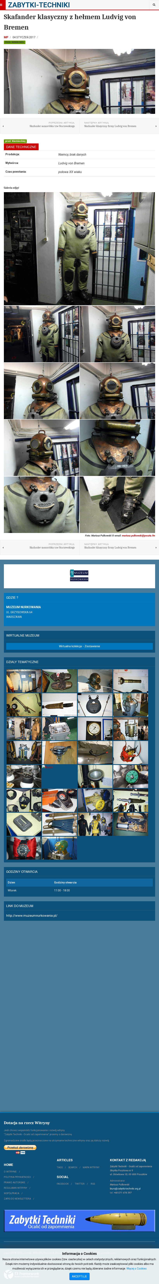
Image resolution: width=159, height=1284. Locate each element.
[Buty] (59, 680)
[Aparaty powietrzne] (24, 752)
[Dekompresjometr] (59, 800)
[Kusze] (59, 767)
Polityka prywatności (17, 1177)
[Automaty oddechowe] (59, 752)
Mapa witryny (91, 1167)
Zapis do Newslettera (17, 1198)
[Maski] (24, 800)
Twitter (80, 1184)
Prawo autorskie (14, 1182)
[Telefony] (59, 728)
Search (72, 1167)
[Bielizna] (24, 680)
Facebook (63, 1184)
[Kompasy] (24, 776)
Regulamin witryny (15, 1188)
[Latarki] (130, 680)
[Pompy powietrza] (130, 704)
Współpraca (11, 1193)
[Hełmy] (95, 680)
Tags (60, 1167)
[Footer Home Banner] (79, 1221)
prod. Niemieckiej (14, 42)
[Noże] (59, 704)
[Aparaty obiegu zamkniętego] (130, 728)
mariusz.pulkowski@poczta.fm (138, 535)
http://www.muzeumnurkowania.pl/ (31, 915)
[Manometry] (95, 728)
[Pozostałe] (59, 848)
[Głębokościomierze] (130, 776)
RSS (93, 1184)
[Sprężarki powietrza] (95, 800)
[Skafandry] (24, 728)
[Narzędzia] (24, 704)
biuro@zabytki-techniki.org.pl (125, 1188)
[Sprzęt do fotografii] (130, 752)
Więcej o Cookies (136, 1268)
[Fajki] (95, 752)
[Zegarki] (24, 848)
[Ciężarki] (95, 704)
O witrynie (10, 1171)
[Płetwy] (59, 824)
